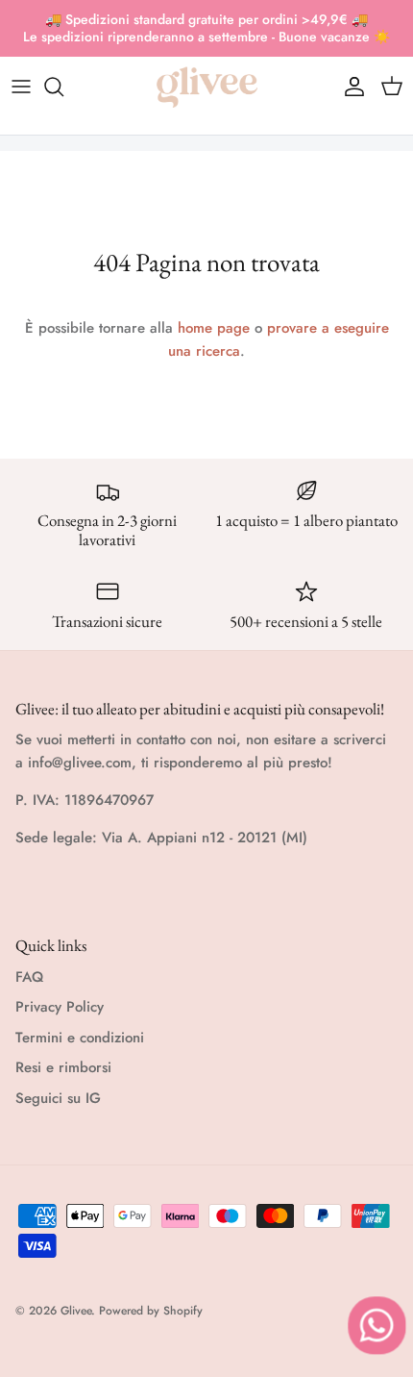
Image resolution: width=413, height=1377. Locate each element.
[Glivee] (207, 87)
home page (214, 327)
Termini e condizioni (79, 1037)
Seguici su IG (58, 1098)
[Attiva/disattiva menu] (21, 86)
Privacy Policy (59, 1006)
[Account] (349, 86)
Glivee (76, 1310)
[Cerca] (63, 86)
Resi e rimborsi (63, 1067)
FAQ (29, 977)
